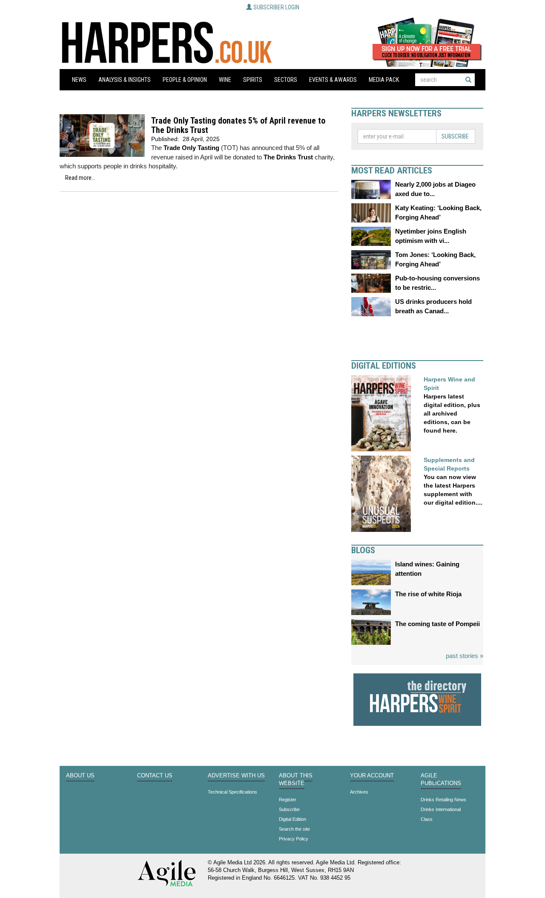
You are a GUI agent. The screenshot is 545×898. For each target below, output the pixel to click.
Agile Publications (441, 779)
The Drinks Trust (288, 157)
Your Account (372, 776)
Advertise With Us (236, 776)
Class (427, 819)
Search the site (294, 829)
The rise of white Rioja (428, 594)
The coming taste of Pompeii (437, 623)
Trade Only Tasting (191, 147)
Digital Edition (292, 819)
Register (287, 799)
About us (80, 776)
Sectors (285, 79)
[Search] (468, 79)
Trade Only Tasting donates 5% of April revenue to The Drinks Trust (238, 125)
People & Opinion (185, 79)
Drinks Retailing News (443, 799)
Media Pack (384, 79)
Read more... (80, 177)
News (79, 79)
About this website (296, 779)
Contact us (154, 776)
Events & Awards (333, 79)
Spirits (252, 79)
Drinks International (441, 809)
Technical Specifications (232, 791)
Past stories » (464, 655)
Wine (225, 79)
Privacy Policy (293, 838)
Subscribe (455, 136)
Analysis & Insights (124, 79)
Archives (359, 791)
